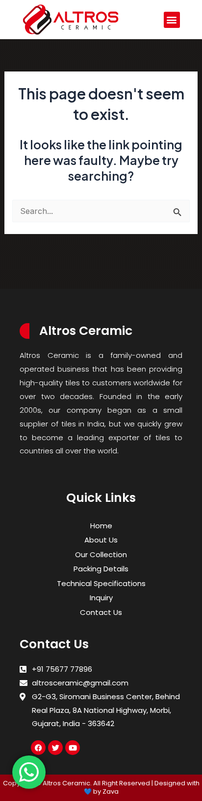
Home (101, 525)
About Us (101, 540)
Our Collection (101, 554)
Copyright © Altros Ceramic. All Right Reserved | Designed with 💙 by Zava (101, 787)
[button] (172, 20)
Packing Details (101, 569)
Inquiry (101, 597)
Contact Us (101, 612)
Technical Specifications (101, 583)
